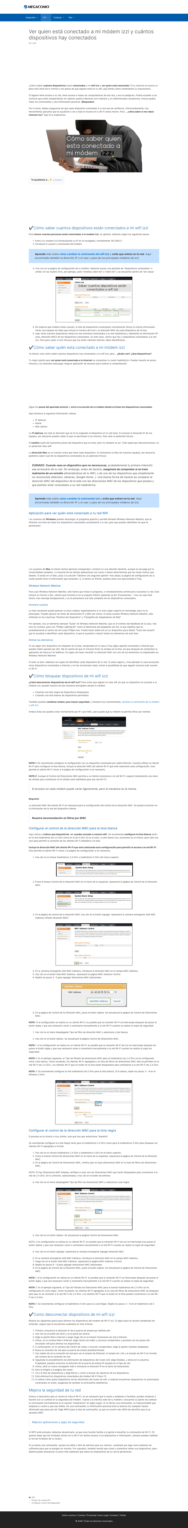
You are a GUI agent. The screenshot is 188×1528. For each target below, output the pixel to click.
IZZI (44, 17)
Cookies (81, 1515)
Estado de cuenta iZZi (41, 1500)
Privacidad (91, 1515)
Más (70, 17)
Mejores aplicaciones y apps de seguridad (58, 1422)
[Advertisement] (94, 65)
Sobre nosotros (69, 1515)
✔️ (31, 228)
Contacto (114, 1515)
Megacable (31, 17)
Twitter (123, 1515)
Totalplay (57, 17)
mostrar (58, 180)
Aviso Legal (103, 1515)
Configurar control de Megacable (46, 1503)
